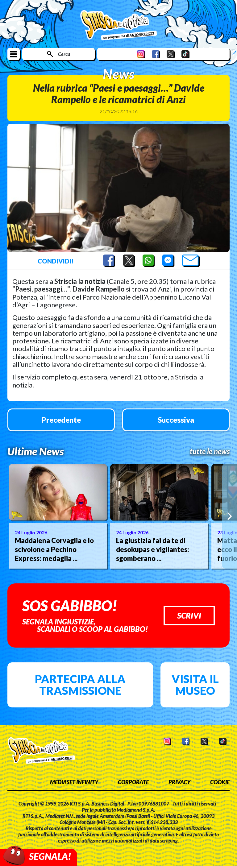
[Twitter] (171, 54)
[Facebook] (156, 54)
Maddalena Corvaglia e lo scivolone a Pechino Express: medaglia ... (54, 549)
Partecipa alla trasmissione (80, 684)
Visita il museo (195, 684)
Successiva (176, 419)
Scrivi (189, 615)
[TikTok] (185, 54)
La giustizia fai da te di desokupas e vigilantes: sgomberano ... (152, 549)
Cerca (64, 54)
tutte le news (210, 451)
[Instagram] (141, 54)
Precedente (61, 419)
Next (229, 516)
